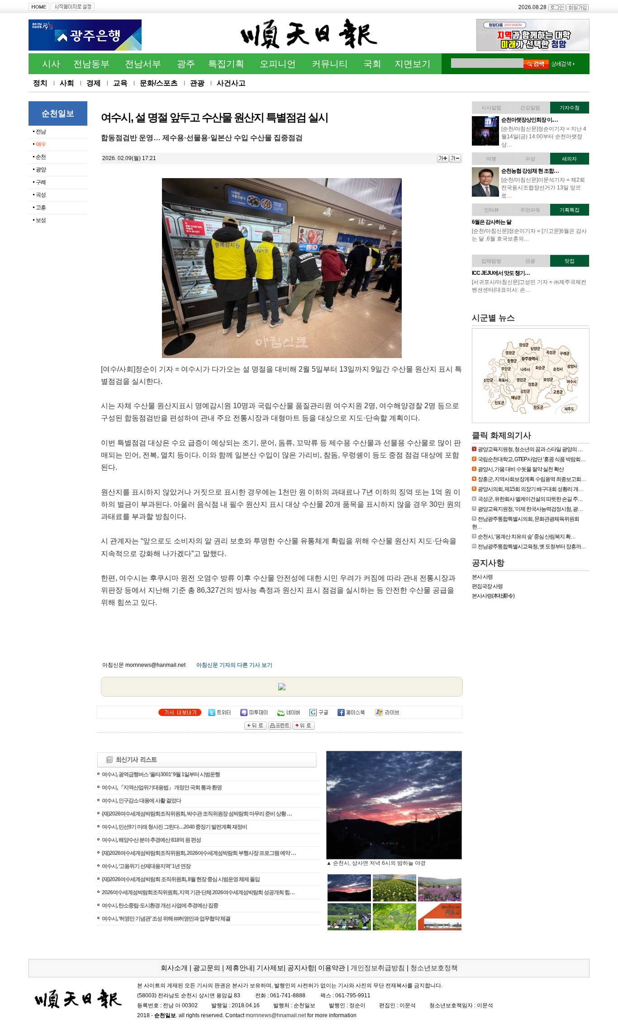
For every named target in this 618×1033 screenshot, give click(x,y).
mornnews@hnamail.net (276, 1015)
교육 (120, 83)
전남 (41, 131)
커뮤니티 (330, 64)
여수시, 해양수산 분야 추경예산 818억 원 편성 (151, 840)
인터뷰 (491, 209)
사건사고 (231, 83)
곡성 (41, 195)
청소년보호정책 (434, 968)
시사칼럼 (491, 107)
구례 (41, 182)
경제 (93, 83)
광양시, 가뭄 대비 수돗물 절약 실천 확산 (521, 469)
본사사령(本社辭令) (493, 596)
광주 (186, 64)
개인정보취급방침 (378, 968)
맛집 (570, 261)
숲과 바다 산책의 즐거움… (500, 171)
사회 (67, 83)
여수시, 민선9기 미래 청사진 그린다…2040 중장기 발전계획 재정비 (174, 827)
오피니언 (278, 64)
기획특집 (570, 209)
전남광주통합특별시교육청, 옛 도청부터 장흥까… (532, 546)
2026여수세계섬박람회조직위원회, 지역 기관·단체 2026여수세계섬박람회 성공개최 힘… (198, 892)
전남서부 (143, 64)
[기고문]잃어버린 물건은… (530, 222)
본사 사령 (482, 577)
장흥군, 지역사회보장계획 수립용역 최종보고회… (532, 479)
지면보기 (413, 64)
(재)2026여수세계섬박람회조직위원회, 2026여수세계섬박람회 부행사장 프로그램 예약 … (199, 853)
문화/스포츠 (159, 83)
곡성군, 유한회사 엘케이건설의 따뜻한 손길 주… (530, 499)
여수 (41, 144)
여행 (491, 158)
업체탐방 (491, 261)
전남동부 (91, 64)
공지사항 (488, 562)
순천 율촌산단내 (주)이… (528, 273)
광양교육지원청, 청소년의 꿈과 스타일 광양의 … (530, 449)
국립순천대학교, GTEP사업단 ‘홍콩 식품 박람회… (531, 459)
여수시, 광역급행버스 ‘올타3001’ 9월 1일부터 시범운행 (161, 774)
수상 (530, 158)
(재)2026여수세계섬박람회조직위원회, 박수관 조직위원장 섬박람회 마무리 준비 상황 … (197, 814)
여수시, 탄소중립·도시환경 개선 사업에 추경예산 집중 (160, 905)
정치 (40, 83)
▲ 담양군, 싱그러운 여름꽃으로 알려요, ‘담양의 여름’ (390, 863)
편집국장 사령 (487, 586)
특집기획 (226, 64)
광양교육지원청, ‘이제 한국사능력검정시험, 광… (530, 509)
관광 (197, 83)
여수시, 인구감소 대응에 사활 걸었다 (141, 800)
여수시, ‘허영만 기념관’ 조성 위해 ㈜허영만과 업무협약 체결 (166, 918)
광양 (41, 169)
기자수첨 (570, 107)
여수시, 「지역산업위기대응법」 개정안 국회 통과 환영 (162, 787)
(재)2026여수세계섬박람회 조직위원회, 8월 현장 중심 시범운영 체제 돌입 (181, 879)
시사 (51, 64)
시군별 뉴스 (493, 317)
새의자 (569, 158)
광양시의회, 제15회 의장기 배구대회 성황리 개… (530, 489)
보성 (41, 220)
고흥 (41, 207)
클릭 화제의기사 (501, 435)
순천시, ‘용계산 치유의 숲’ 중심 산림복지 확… (526, 536)
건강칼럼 (530, 107)
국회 (372, 64)
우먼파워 (530, 209)
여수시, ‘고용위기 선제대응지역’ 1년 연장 (146, 866)
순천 (41, 157)
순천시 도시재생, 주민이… (530, 120)
